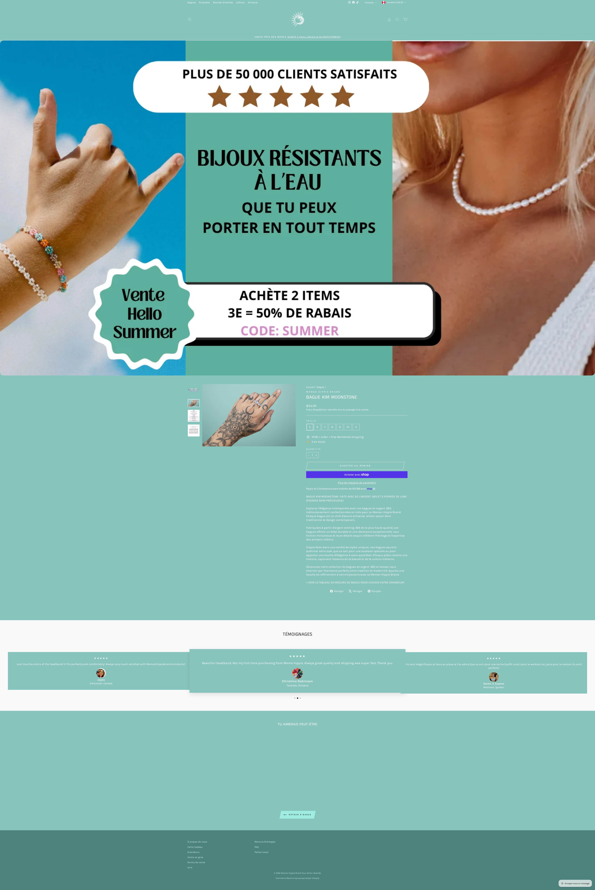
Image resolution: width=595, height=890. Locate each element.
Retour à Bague (300, 815)
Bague (320, 387)
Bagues (191, 2)
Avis (189, 867)
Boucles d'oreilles (223, 2)
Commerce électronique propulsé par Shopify (297, 878)
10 (347, 427)
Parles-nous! (262, 852)
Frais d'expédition (316, 409)
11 (356, 427)
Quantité (313, 449)
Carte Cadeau (195, 847)
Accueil (310, 387)
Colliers (240, 2)
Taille (311, 421)
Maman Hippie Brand (323, 392)
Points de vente (196, 862)
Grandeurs (193, 852)
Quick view (213, 770)
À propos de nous (197, 841)
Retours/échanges (265, 841)
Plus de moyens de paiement (357, 482)
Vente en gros (195, 857)
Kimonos (253, 2)
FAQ (257, 847)
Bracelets (204, 2)
